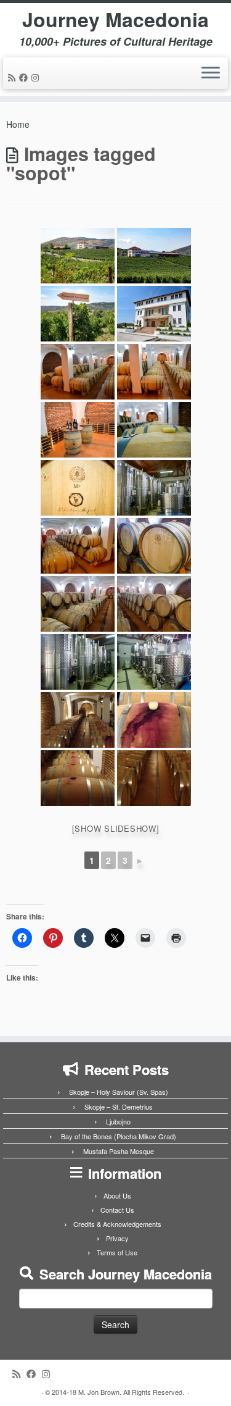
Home (18, 124)
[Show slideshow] (116, 828)
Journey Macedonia (115, 19)
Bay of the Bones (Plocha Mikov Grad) (118, 1136)
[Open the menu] (210, 73)
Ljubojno (118, 1121)
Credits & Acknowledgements (117, 1224)
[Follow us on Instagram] (37, 77)
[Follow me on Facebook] (25, 77)
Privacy (117, 1238)
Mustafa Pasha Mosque (118, 1151)
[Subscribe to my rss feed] (13, 77)
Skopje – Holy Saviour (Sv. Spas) (118, 1092)
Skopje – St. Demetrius (118, 1106)
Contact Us (117, 1210)
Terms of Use (117, 1252)
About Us (117, 1195)
